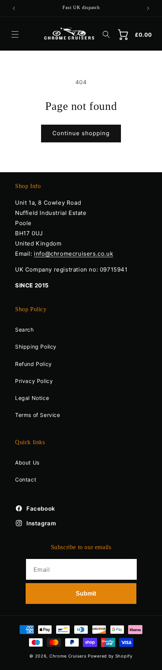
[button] (15, 34)
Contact (25, 479)
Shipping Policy (36, 346)
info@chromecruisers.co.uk (73, 253)
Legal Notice (32, 398)
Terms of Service (37, 415)
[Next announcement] (148, 8)
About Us (27, 462)
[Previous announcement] (14, 8)
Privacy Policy (34, 381)
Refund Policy (33, 364)
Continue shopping (81, 133)
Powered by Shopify (110, 656)
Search (24, 329)
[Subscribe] (81, 593)
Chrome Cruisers (68, 656)
